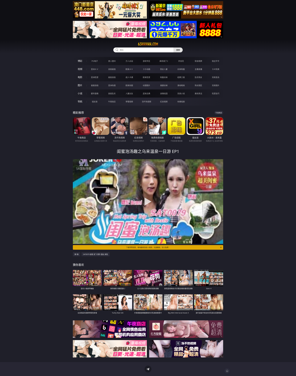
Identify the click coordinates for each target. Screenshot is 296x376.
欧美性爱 (146, 77)
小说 (80, 93)
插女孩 (94, 101)
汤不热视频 (146, 101)
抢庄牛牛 (215, 61)
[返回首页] (227, 371)
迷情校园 (164, 93)
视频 (80, 69)
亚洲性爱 (94, 77)
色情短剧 (181, 101)
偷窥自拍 (94, 85)
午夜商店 (112, 101)
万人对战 (129, 61)
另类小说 (181, 93)
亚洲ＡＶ (94, 69)
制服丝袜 (164, 77)
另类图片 (215, 85)
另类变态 (215, 77)
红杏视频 (164, 101)
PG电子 (95, 61)
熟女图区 (198, 85)
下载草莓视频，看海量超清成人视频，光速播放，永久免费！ (148, 247)
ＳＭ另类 (215, 69)
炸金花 (181, 61)
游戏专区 (146, 61)
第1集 (76, 254)
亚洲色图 (112, 85)
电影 (80, 77)
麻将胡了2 (164, 61)
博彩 (80, 61)
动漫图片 (146, 85)
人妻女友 (129, 93)
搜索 (178, 50)
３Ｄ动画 (146, 69)
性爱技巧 (215, 93)
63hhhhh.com (148, 44)
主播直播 (198, 69)
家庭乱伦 (112, 93)
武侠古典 (146, 93)
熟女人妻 (164, 69)
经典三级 (181, 77)
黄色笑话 (198, 93)
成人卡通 (129, 77)
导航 (80, 101)
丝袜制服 (181, 69)
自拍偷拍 (112, 69)
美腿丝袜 (164, 85)
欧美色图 (129, 85)
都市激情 (94, 93)
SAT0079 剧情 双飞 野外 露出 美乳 (95, 254)
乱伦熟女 (198, 77)
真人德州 (112, 61)
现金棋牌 (198, 61)
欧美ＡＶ (129, 69)
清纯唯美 (181, 85)
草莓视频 (129, 101)
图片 (80, 85)
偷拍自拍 (112, 77)
